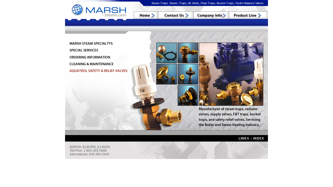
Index (258, 138)
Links (244, 138)
